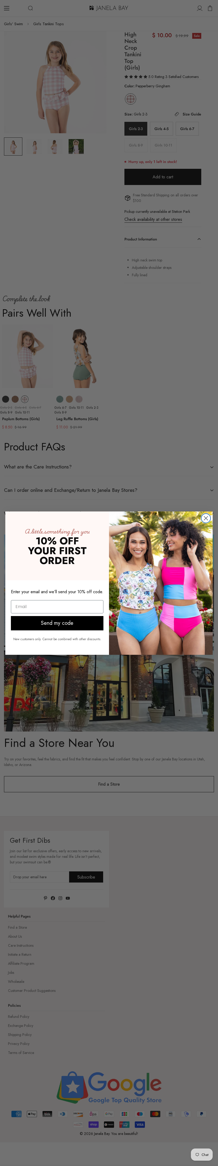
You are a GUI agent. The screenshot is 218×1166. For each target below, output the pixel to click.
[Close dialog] (206, 518)
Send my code (57, 623)
